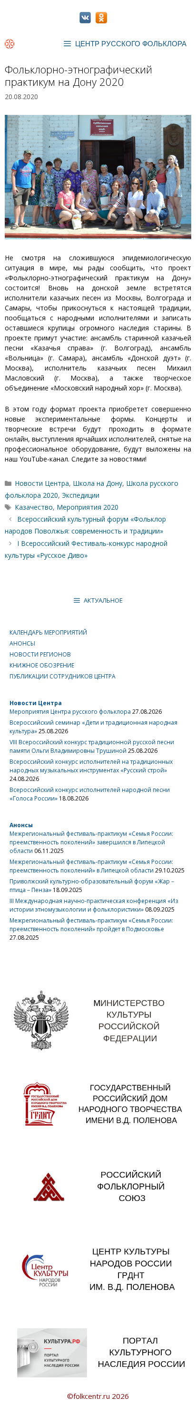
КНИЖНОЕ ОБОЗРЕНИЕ (42, 665)
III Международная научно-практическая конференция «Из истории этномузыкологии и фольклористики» (94, 905)
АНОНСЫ (22, 643)
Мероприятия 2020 (87, 507)
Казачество (34, 507)
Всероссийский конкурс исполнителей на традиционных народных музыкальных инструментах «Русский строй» (91, 766)
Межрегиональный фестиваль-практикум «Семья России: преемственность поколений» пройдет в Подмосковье (91, 924)
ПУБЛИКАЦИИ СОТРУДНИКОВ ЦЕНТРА (63, 676)
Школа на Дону (97, 483)
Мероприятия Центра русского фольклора (70, 712)
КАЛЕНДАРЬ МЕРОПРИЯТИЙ (48, 632)
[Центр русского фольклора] (9, 43)
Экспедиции (80, 495)
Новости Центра (42, 483)
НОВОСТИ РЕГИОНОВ (40, 654)
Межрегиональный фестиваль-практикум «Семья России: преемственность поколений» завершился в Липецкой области (91, 842)
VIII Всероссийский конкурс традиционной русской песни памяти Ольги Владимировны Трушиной (92, 746)
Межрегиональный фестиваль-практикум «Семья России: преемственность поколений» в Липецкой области (91, 866)
